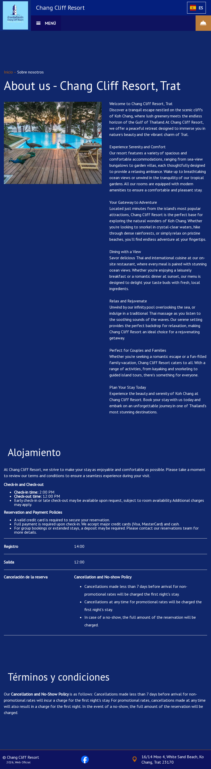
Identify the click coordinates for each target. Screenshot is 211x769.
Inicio (9, 72)
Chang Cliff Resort (60, 8)
